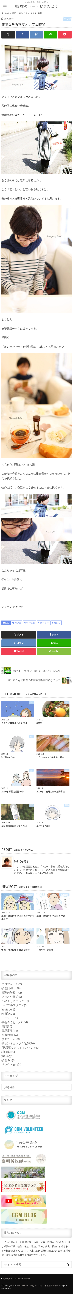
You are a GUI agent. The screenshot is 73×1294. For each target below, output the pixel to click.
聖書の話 (9, 1034)
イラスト (9, 1017)
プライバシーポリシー (21, 1278)
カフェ (18, 622)
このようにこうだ (15, 1001)
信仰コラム (11, 1039)
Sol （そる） (22, 861)
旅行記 (7, 1056)
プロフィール (11, 984)
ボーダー (44, 622)
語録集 (8, 1051)
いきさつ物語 (11, 996)
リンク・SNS (11, 1064)
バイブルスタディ (14, 1005)
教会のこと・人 (14, 1022)
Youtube (8, 1009)
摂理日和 (11, 988)
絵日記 (8, 1013)
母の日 (57, 622)
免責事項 (6, 1278)
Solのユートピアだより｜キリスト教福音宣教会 (37, 1285)
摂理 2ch (8, 1060)
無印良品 (30, 622)
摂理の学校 (11, 992)
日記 (7, 622)
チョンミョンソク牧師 (18, 1043)
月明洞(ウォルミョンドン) (20, 1047)
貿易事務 (9, 1030)
